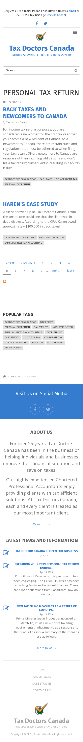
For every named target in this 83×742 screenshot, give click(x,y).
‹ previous (28, 263)
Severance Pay (13, 347)
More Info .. (41, 524)
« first (10, 263)
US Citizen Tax (32, 337)
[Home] (42, 36)
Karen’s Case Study (30, 204)
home (41, 670)
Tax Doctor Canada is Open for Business (47, 551)
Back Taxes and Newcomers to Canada (35, 112)
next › (56, 270)
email (73, 11)
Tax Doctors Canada (41, 48)
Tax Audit (37, 342)
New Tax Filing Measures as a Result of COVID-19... (47, 608)
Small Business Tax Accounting (23, 242)
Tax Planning (54, 332)
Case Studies (12, 237)
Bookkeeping (55, 342)
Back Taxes (46, 179)
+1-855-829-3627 (54, 15)
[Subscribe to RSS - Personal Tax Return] (41, 281)
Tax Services (41, 327)
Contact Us (42, 690)
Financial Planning (16, 342)
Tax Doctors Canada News (20, 179)
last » (71, 270)
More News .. (46, 648)
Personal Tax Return (17, 184)
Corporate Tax (53, 337)
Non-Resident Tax (66, 179)
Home (4, 376)
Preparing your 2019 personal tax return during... (47, 566)
